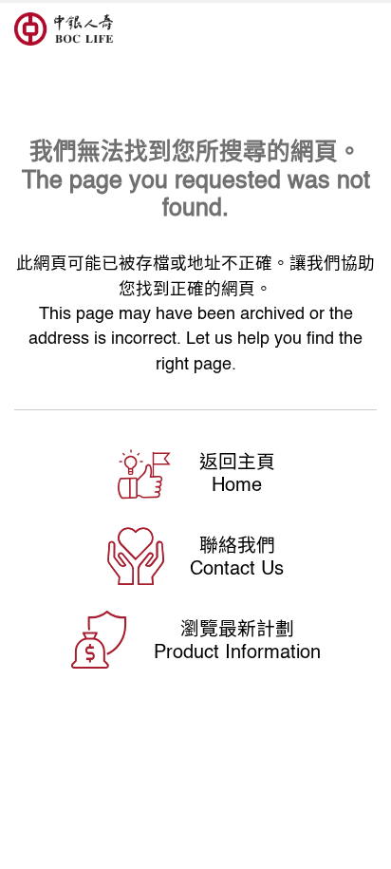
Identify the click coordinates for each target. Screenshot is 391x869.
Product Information (237, 651)
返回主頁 (237, 461)
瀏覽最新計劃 (237, 628)
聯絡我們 (237, 545)
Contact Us (237, 567)
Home (237, 484)
